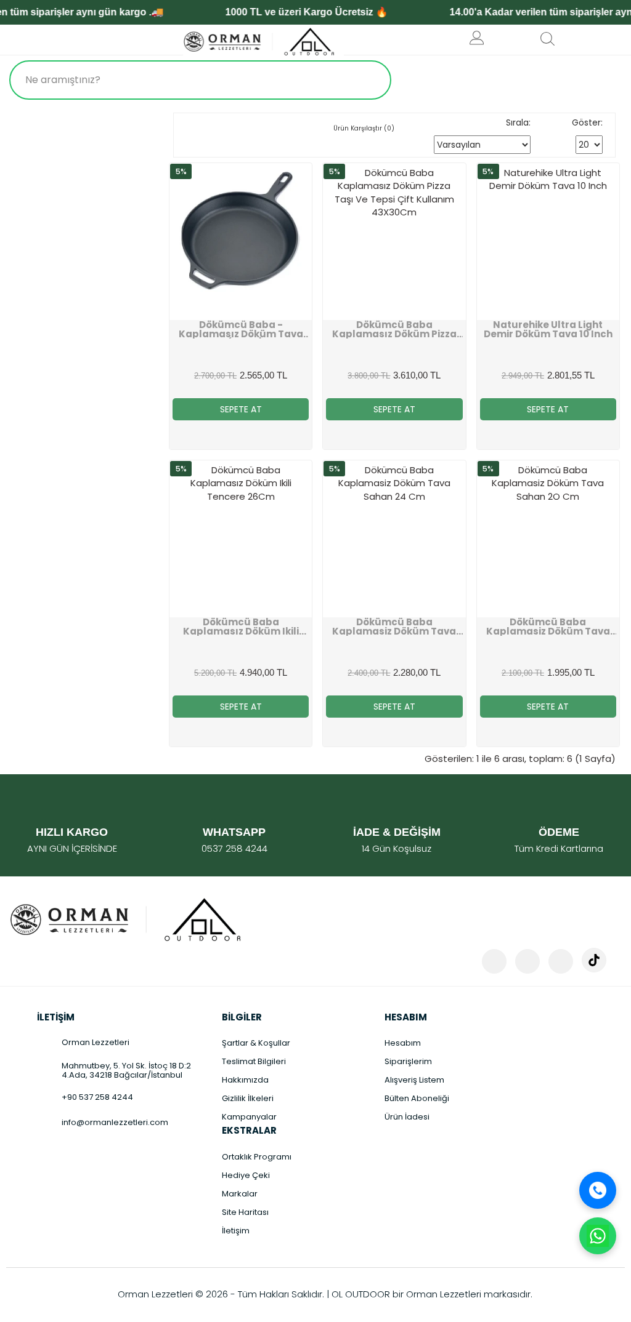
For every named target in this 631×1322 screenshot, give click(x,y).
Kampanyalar (249, 1117)
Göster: (587, 122)
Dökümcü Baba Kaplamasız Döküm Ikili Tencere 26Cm (241, 626)
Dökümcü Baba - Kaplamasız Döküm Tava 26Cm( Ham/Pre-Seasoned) (241, 329)
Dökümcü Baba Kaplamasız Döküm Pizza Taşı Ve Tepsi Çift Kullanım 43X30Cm (394, 329)
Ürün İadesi (407, 1117)
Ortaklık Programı (256, 1157)
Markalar (240, 1194)
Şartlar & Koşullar (256, 1043)
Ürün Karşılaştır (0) (363, 128)
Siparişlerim (408, 1061)
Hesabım (403, 1043)
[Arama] (370, 80)
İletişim (236, 1230)
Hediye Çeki (246, 1175)
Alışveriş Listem (414, 1080)
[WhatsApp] (597, 1235)
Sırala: (518, 122)
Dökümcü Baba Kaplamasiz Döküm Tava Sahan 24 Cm (394, 626)
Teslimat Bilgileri (254, 1061)
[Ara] (597, 1190)
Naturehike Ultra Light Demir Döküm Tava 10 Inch (548, 329)
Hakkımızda (245, 1080)
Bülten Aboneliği (417, 1098)
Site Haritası (245, 1212)
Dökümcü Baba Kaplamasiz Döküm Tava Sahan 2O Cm (548, 626)
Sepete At (241, 409)
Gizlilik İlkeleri (248, 1098)
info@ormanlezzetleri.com (115, 1122)
